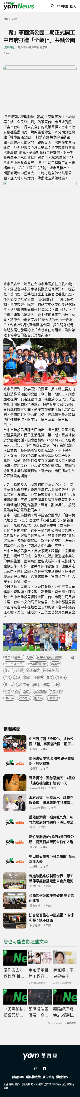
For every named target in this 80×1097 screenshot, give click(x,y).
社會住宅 (53, 698)
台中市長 (23, 684)
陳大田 (8, 684)
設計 (27, 691)
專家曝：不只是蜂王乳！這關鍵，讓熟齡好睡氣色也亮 (63, 973)
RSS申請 (62, 6)
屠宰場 (61, 677)
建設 (50, 677)
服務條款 (18, 1077)
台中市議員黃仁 (14, 664)
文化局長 (24, 698)
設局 (36, 684)
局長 (56, 684)
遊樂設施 (40, 691)
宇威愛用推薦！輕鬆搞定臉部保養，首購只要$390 (38, 973)
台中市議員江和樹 (49, 657)
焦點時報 (9, 47)
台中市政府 (50, 671)
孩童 (7, 691)
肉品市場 (33, 671)
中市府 (38, 677)
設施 (17, 677)
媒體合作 (62, 1077)
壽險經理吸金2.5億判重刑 (64, 1012)
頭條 (30, 657)
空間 (20, 671)
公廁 (17, 691)
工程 (7, 677)
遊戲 (27, 677)
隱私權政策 (33, 1077)
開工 (46, 684)
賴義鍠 (55, 664)
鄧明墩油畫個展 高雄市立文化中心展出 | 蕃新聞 (38, 1012)
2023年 (9, 698)
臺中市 (18, 657)
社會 (7, 657)
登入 (73, 6)
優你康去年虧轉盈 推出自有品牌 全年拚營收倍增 (14, 973)
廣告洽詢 (48, 1077)
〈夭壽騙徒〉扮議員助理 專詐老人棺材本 (14, 1012)
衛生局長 (56, 691)
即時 (14, 19)
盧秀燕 (38, 698)
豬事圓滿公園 (38, 664)
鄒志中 (8, 671)
